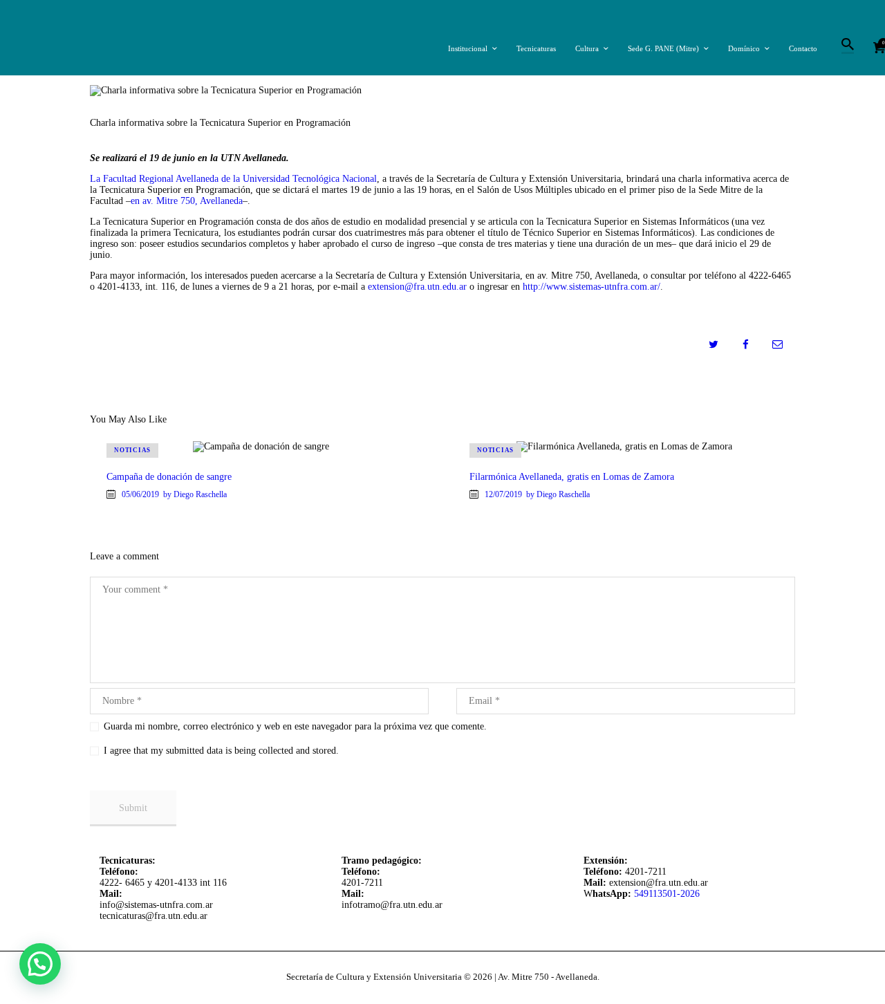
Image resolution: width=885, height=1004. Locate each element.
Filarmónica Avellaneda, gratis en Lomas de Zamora (571, 477)
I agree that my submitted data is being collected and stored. (221, 750)
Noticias (132, 450)
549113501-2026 (667, 894)
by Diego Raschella (195, 494)
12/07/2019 (503, 494)
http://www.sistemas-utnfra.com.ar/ (591, 286)
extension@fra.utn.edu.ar (417, 286)
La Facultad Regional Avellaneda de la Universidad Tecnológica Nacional (233, 179)
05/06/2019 (140, 494)
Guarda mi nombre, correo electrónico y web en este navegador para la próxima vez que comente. (295, 726)
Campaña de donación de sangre (169, 477)
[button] (40, 964)
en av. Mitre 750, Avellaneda (187, 201)
